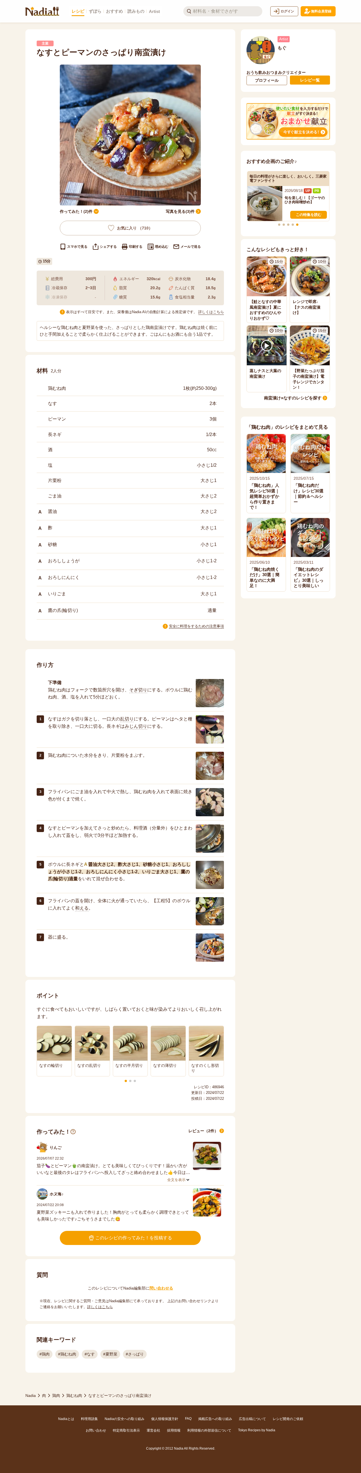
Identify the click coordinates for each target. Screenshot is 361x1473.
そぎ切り (138, 689)
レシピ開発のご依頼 (288, 1419)
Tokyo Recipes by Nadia (256, 1430)
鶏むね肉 (74, 1395)
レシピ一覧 (310, 80)
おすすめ (114, 11)
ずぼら (95, 11)
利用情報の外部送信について (209, 1430)
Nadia (30, 1395)
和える (82, 908)
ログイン (287, 11)
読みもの (135, 11)
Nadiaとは (66, 1419)
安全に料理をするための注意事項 (196, 626)
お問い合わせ (96, 1430)
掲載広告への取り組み (215, 1419)
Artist (154, 11)
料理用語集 (89, 1419)
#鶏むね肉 (67, 1354)
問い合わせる (161, 1288)
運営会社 (153, 1430)
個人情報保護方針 (164, 1419)
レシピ (78, 11)
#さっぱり (135, 1354)
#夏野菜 (110, 1354)
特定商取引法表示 (126, 1430)
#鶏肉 (44, 1354)
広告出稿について (252, 1419)
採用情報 (173, 1430)
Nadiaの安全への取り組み (124, 1419)
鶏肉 (56, 1395)
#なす (90, 1354)
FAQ (188, 1419)
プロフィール (267, 80)
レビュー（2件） (203, 1131)
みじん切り (136, 726)
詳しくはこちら (211, 312)
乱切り (127, 718)
